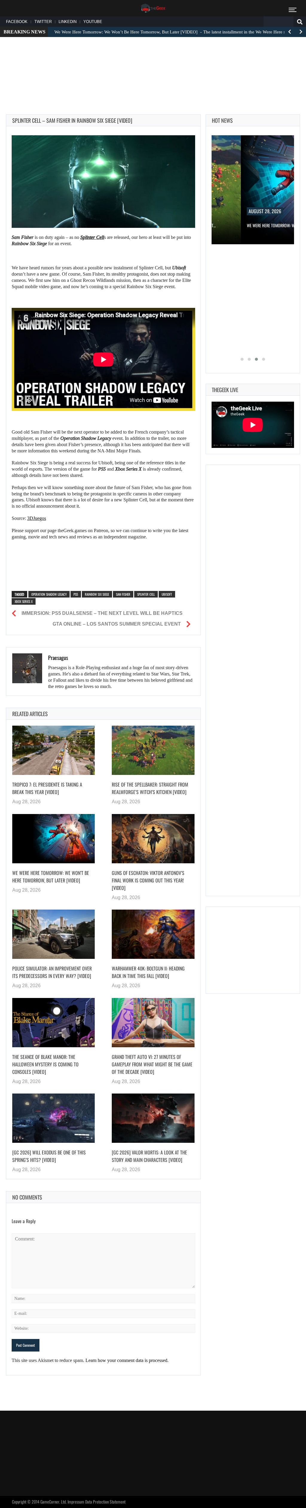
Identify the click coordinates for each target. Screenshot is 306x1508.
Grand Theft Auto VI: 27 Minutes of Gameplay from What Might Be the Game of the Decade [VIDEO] (152, 1064)
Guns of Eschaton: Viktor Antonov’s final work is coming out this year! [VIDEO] (148, 880)
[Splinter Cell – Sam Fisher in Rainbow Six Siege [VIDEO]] (103, 181)
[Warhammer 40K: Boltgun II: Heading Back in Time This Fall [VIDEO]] (153, 934)
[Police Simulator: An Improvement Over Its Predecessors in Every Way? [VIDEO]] (53, 934)
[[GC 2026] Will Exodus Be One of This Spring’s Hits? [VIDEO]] (53, 1118)
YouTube (92, 21)
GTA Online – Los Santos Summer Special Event (117, 623)
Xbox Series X (24, 601)
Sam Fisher (123, 594)
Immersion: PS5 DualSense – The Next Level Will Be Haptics (102, 613)
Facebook (16, 21)
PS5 (76, 594)
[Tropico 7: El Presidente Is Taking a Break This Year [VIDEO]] (53, 750)
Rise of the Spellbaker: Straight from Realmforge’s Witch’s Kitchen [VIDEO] (150, 788)
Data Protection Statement (105, 1501)
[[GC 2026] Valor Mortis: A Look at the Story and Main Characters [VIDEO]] (153, 1118)
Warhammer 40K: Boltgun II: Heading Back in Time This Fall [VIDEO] (148, 972)
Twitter (43, 21)
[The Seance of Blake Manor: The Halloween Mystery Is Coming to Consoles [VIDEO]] (53, 1022)
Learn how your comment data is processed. (127, 1360)
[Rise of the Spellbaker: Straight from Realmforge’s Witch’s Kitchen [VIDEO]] (153, 750)
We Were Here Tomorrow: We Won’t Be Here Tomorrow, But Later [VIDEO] (50, 876)
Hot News (222, 120)
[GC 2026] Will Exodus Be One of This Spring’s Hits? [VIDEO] (49, 1156)
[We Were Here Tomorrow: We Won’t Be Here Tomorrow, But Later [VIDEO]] (53, 838)
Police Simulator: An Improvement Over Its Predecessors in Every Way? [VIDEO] (52, 972)
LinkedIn (67, 21)
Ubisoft (167, 594)
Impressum (76, 1501)
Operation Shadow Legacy (49, 594)
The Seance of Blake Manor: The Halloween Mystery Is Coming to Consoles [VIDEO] (45, 1064)
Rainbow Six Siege (97, 594)
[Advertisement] (153, 60)
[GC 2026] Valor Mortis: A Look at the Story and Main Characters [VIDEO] (149, 1156)
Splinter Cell (146, 594)
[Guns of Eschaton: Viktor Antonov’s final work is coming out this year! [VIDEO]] (153, 838)
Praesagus (58, 657)
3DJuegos (36, 518)
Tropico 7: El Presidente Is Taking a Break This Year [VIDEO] (47, 788)
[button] (242, 359)
